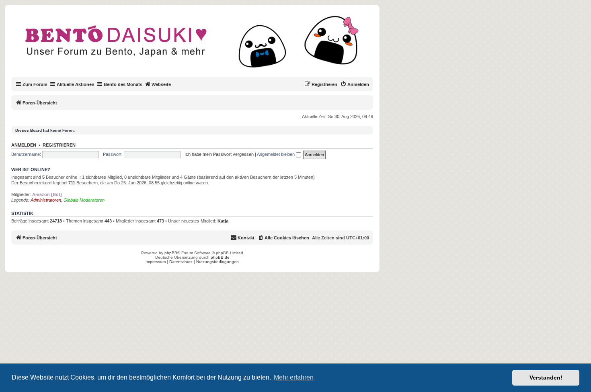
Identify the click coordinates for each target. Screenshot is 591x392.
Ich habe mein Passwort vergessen (219, 154)
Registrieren (59, 145)
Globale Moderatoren (84, 200)
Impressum (156, 261)
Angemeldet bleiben (276, 154)
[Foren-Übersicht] (198, 45)
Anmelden (23, 145)
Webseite (161, 84)
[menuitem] (354, 84)
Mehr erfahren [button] (294, 377)
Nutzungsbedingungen (217, 261)
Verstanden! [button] (545, 377)
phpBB (170, 253)
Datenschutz (181, 261)
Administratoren (46, 200)
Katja (223, 220)
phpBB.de (220, 257)
